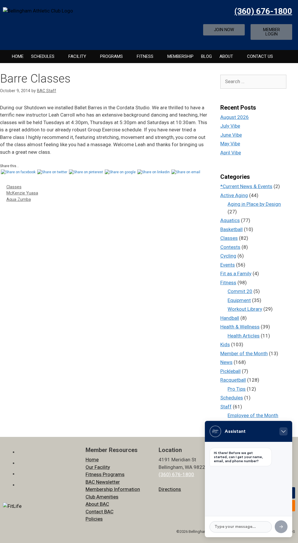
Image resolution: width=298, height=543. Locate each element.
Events (227, 265)
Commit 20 (240, 291)
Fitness (228, 282)
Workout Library (245, 309)
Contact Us (260, 56)
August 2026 (234, 117)
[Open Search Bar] (283, 56)
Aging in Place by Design (254, 204)
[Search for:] (253, 81)
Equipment (239, 300)
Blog (206, 56)
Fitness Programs (105, 474)
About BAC (97, 504)
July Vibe (230, 126)
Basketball (231, 229)
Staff (226, 407)
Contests (230, 247)
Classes (14, 187)
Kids (225, 344)
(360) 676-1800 (263, 11)
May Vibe (230, 144)
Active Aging (234, 195)
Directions (170, 489)
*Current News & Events (246, 186)
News (226, 362)
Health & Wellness (240, 327)
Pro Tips (237, 389)
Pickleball (230, 371)
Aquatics (230, 220)
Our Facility (98, 467)
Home (18, 56)
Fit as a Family (235, 273)
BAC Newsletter (103, 482)
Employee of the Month (253, 415)
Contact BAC (99, 512)
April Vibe (230, 153)
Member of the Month (244, 353)
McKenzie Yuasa (22, 193)
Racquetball (233, 380)
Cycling (228, 256)
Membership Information (113, 489)
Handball (229, 318)
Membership (180, 56)
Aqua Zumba (18, 199)
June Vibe (231, 135)
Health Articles (244, 336)
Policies (94, 519)
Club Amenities (102, 497)
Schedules (42, 56)
